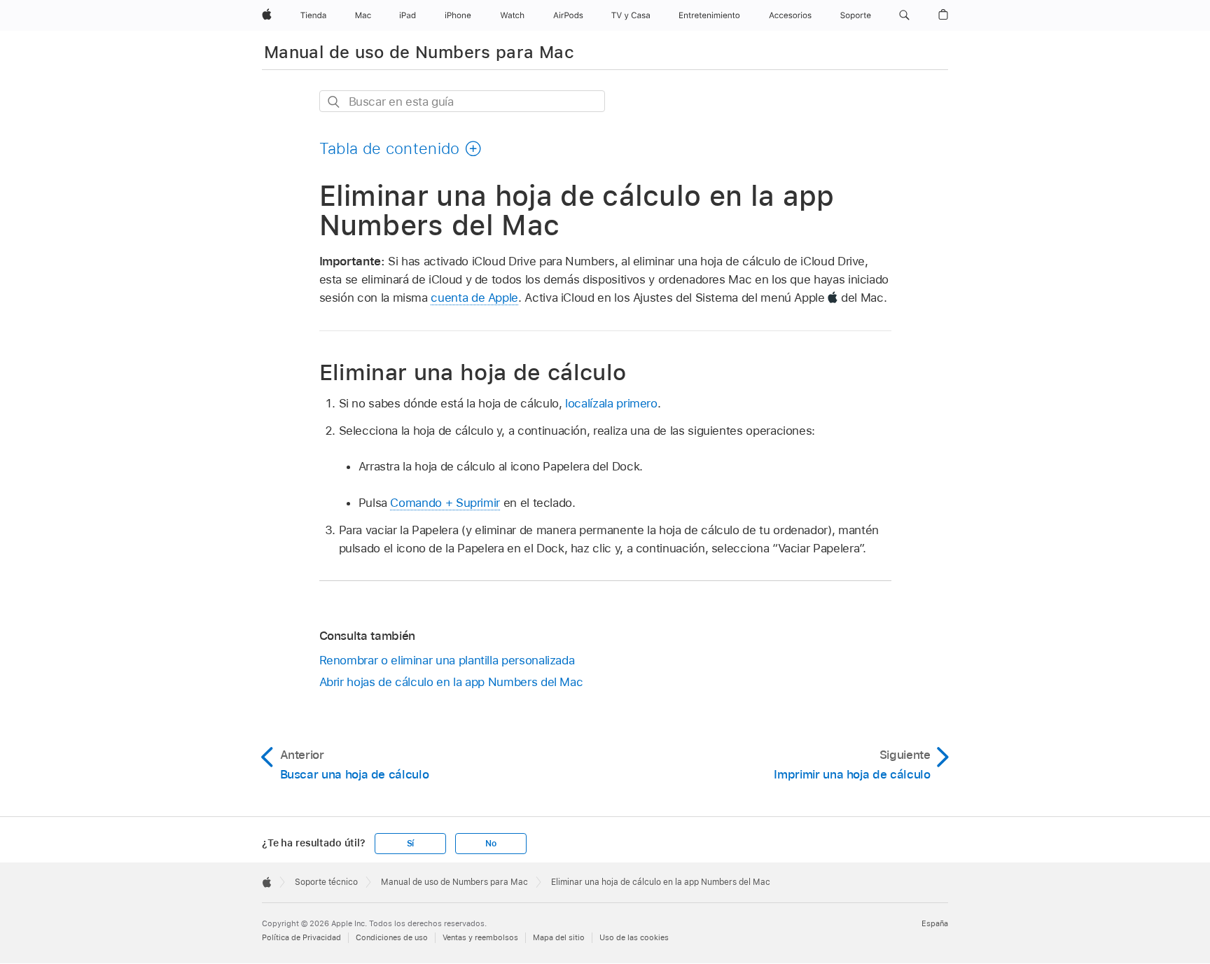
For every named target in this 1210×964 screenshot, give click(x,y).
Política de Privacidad (301, 937)
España (935, 923)
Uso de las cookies (634, 937)
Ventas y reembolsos (480, 937)
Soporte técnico (326, 882)
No (490, 843)
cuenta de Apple (474, 298)
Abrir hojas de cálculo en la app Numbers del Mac (451, 682)
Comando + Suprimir (445, 503)
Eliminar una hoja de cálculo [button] (473, 372)
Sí (411, 843)
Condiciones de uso (392, 937)
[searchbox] (462, 101)
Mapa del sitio (559, 937)
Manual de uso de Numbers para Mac (419, 52)
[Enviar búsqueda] (334, 102)
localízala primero (611, 403)
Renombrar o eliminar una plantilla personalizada (447, 660)
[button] (904, 15)
